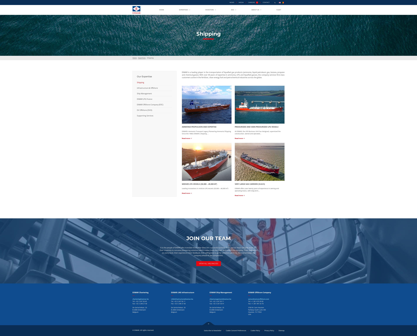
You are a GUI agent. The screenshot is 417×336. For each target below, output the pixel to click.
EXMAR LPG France (144, 99)
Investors (209, 10)
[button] (275, 3)
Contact (266, 2)
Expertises (183, 10)
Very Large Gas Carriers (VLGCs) (250, 184)
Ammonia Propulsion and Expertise (199, 127)
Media (241, 2)
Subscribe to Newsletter (212, 330)
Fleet (278, 10)
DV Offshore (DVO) (144, 110)
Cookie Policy (255, 330)
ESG (232, 10)
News (232, 2)
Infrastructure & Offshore (147, 88)
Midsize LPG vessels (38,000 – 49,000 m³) (199, 184)
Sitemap (282, 330)
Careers (252, 2)
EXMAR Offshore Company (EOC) (150, 104)
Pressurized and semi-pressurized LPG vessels (256, 127)
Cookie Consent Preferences (236, 330)
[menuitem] (279, 2)
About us (255, 10)
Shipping (140, 82)
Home (161, 10)
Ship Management (144, 93)
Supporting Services (145, 115)
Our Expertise (144, 76)
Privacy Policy (269, 330)
